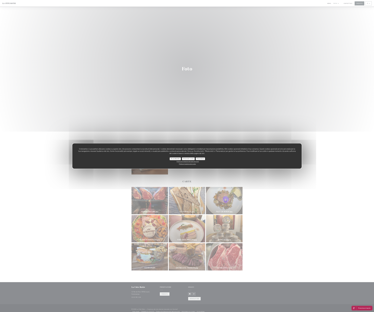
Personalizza (200, 159)
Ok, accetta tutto (175, 159)
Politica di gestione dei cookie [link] (187, 164)
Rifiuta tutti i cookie (188, 159)
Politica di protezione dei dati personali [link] (188, 161)
